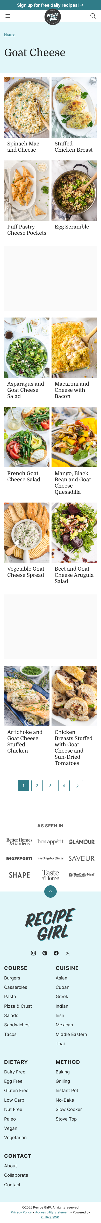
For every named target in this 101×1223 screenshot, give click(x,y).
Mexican (64, 1024)
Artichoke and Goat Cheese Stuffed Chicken (24, 741)
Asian (61, 978)
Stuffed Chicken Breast (74, 147)
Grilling (63, 1081)
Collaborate (16, 1175)
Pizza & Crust (18, 1006)
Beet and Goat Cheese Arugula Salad (74, 575)
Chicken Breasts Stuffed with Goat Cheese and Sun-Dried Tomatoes (73, 747)
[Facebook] (56, 953)
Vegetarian (15, 1137)
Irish (60, 1015)
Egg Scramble (72, 227)
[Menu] (7, 16)
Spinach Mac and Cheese (23, 147)
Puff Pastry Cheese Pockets (26, 230)
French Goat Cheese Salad (23, 476)
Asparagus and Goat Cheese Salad (25, 390)
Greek (62, 996)
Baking (63, 1071)
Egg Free (13, 1081)
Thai (60, 1043)
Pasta (10, 996)
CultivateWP (50, 1217)
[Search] (93, 16)
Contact (12, 1184)
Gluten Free (16, 1090)
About (10, 1165)
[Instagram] (33, 953)
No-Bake (65, 1100)
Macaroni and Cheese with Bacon (72, 390)
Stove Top (66, 1119)
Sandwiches (17, 1024)
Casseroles (15, 987)
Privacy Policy (21, 1212)
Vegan (10, 1128)
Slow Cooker (69, 1109)
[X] (67, 953)
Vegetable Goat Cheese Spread (25, 572)
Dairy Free (14, 1071)
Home (9, 34)
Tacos (10, 1034)
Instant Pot (67, 1090)
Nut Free (13, 1109)
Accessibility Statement (52, 1212)
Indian (62, 1006)
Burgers (12, 978)
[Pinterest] (45, 953)
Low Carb (14, 1100)
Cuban (62, 987)
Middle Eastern (71, 1034)
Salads (11, 1015)
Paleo (10, 1119)
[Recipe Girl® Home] (52, 16)
